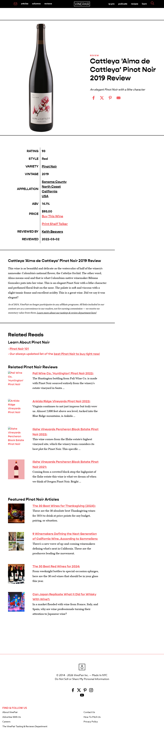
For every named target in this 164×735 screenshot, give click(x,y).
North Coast (51, 187)
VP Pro (111, 3)
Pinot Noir (49, 166)
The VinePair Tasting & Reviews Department (24, 726)
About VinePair (10, 712)
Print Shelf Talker (55, 224)
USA (45, 196)
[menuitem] (15, 4)
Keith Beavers (52, 232)
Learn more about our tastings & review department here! (66, 312)
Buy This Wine (52, 216)
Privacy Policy (91, 721)
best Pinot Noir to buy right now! (77, 354)
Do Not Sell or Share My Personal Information (82, 679)
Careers (6, 721)
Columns (36, 3)
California (49, 191)
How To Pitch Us (92, 717)
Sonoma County (54, 182)
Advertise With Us (11, 717)
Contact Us (89, 712)
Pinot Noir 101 (19, 349)
